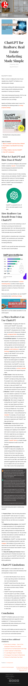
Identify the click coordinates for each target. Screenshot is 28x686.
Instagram (10, 681)
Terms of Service (9, 676)
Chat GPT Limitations (8, 152)
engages (4, 543)
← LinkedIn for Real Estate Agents (7, 667)
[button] (24, 3)
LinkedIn (6, 415)
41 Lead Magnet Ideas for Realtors (13, 653)
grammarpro (14, 66)
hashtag (6, 351)
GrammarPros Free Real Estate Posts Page (15, 648)
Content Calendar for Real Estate (12, 650)
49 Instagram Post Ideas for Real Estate (14, 655)
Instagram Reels (12, 334)
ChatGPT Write (13, 440)
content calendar (21, 368)
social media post (14, 349)
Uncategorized (9, 662)
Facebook (13, 681)
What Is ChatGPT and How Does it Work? (14, 143)
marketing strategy (16, 296)
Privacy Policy (9, 674)
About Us (9, 678)
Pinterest (18, 681)
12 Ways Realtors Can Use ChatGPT (12, 150)
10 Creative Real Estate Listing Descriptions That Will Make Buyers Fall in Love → (22, 669)
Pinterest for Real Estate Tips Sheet (13, 657)
